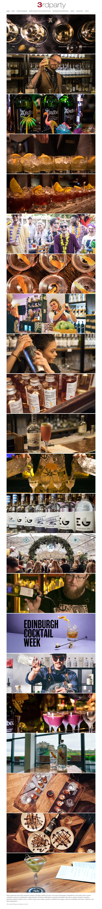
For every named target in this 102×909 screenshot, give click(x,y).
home (8, 11)
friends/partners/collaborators (61, 11)
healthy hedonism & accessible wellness (40, 11)
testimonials (79, 11)
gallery (72, 11)
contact (87, 11)
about (13, 11)
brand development (22, 11)
